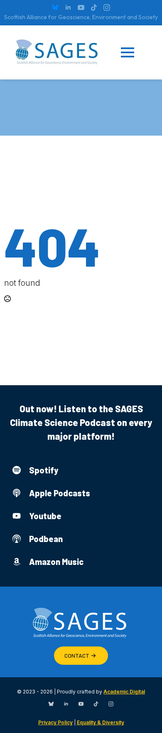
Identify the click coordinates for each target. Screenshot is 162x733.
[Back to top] (145, 716)
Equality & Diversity (100, 722)
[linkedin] (68, 7)
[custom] (55, 7)
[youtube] (81, 7)
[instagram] (106, 7)
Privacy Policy (55, 722)
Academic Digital (124, 691)
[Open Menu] (134, 52)
